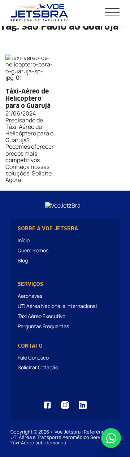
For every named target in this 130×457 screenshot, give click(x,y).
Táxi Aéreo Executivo (41, 316)
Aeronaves (30, 295)
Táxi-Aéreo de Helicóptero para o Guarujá (28, 99)
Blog (23, 260)
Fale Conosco (33, 357)
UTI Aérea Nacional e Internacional (57, 306)
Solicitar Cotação (38, 367)
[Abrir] (112, 12)
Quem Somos (33, 250)
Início (24, 240)
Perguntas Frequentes (43, 326)
